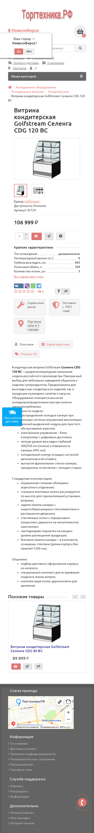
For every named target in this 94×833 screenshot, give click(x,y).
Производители (21, 764)
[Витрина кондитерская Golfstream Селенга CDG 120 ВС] (47, 159)
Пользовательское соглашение (32, 759)
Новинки (16, 786)
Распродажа (19, 791)
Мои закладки (20, 818)
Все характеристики (29, 276)
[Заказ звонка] (82, 802)
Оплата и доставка (26, 63)
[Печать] (60, 236)
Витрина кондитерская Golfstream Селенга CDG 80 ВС (39, 649)
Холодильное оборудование (36, 87)
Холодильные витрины (27, 91)
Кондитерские (58, 91)
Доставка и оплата (23, 749)
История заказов (22, 823)
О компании (55, 63)
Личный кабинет (22, 812)
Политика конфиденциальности (33, 754)
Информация (19, 796)
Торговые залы (21, 769)
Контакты (19, 68)
